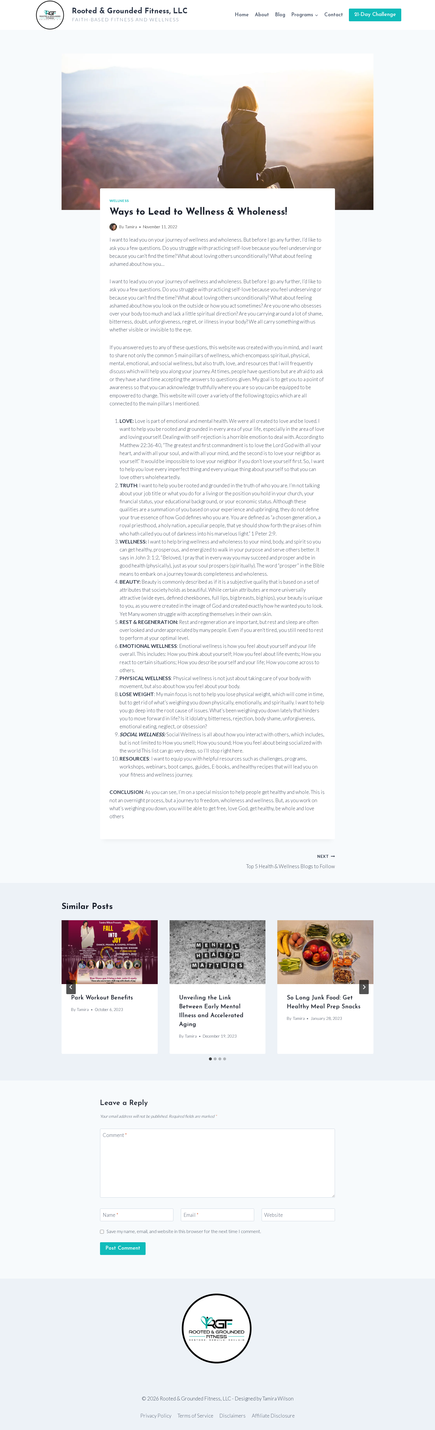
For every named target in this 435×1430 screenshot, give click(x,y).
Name (110, 1215)
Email (191, 1215)
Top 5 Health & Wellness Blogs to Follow (290, 862)
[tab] (210, 1058)
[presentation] (110, 952)
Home (242, 14)
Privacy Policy (155, 1416)
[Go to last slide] (71, 987)
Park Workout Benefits (102, 998)
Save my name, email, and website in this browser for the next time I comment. (184, 1231)
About (262, 14)
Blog (280, 14)
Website (273, 1215)
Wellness (119, 200)
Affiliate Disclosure (273, 1416)
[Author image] (113, 227)
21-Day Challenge (375, 14)
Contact (333, 14)
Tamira (131, 226)
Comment (115, 1135)
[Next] (364, 987)
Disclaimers (232, 1416)
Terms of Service (195, 1416)
